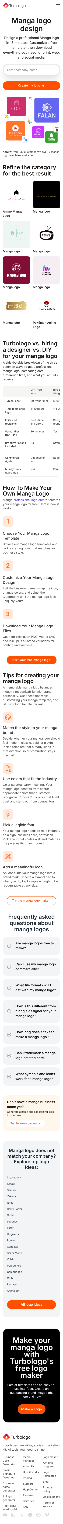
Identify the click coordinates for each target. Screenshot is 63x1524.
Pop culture (14, 1265)
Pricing (27, 1478)
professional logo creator (30, 500)
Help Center (30, 1489)
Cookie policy (51, 1497)
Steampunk (14, 1177)
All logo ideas (32, 1304)
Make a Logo (31, 1409)
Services (28, 1501)
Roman (11, 1240)
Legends (12, 1221)
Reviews (28, 1495)
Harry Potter (14, 1209)
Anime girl (13, 1290)
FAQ (25, 1506)
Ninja (10, 1202)
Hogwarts (13, 1234)
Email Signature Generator (9, 1474)
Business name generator (9, 1487)
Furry (10, 1228)
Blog (45, 1481)
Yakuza (11, 1196)
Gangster (12, 1246)
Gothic (11, 1215)
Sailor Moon (14, 1253)
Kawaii (11, 1183)
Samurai (12, 1190)
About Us (28, 1466)
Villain (11, 1259)
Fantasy (12, 1284)
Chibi (10, 1278)
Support (28, 1483)
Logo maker (50, 1457)
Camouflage (14, 1272)
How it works (31, 1472)
